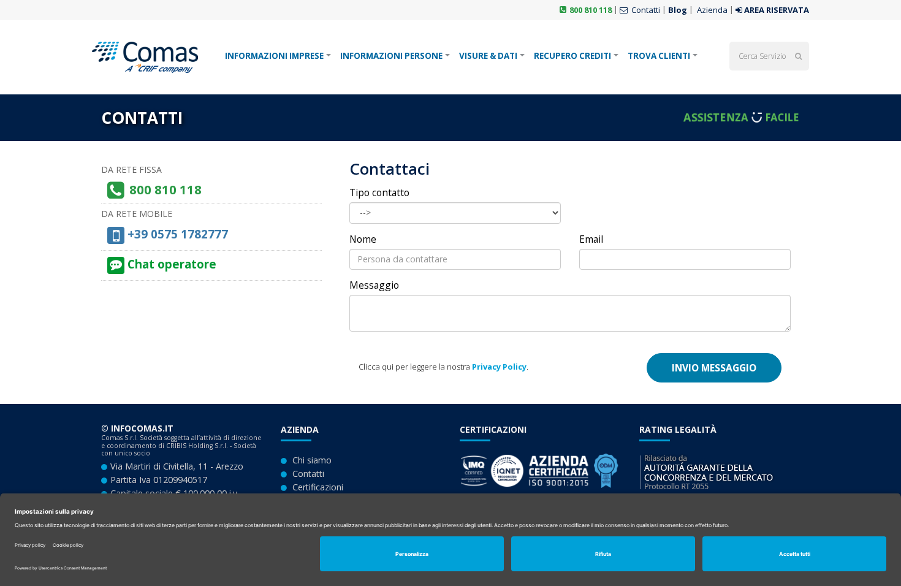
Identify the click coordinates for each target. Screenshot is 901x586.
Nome (362, 239)
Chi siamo (312, 460)
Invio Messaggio (714, 368)
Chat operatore (170, 264)
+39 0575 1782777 (176, 234)
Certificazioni (317, 487)
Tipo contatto (379, 192)
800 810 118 (590, 9)
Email (591, 239)
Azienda (711, 9)
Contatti (644, 9)
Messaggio (374, 285)
